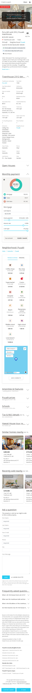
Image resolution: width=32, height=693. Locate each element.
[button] (11, 348)
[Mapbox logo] (9, 373)
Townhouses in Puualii (17, 673)
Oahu (3, 251)
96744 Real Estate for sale (8, 665)
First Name (5, 518)
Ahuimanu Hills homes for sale (10, 658)
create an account (16, 16)
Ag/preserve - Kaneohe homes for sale (12, 650)
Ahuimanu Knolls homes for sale (10, 660)
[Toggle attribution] (26, 372)
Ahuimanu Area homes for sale (10, 655)
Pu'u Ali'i (4, 83)
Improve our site (7, 683)
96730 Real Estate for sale (22, 668)
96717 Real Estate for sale (8, 668)
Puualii (23, 42)
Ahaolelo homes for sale (8, 653)
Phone (4, 540)
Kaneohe (10, 251)
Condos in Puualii (6, 673)
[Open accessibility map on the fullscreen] (24, 348)
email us (28, 683)
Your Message (6, 554)
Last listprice (7, 211)
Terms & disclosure (21, 681)
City (3, 547)
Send (6, 577)
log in (7, 16)
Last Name (5, 525)
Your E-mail (5, 532)
